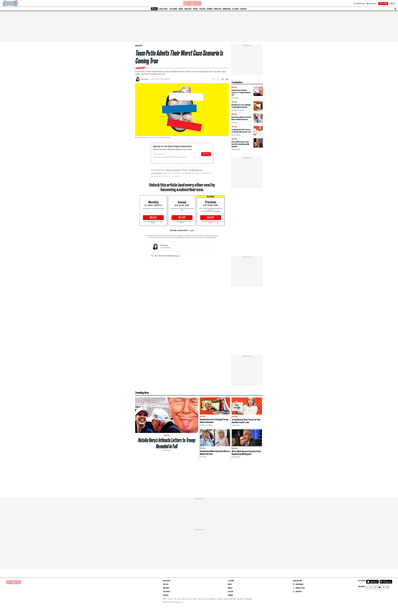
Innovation (226, 9)
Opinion (209, 9)
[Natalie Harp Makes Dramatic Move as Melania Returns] (258, 122)
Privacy (194, 599)
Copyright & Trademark (244, 599)
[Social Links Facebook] (367, 588)
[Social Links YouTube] (379, 588)
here (177, 256)
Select (153, 217)
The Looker (173, 9)
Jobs (178, 599)
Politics (202, 9)
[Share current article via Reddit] (227, 79)
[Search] (395, 9)
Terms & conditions (229, 599)
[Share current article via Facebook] (213, 79)
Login (191, 230)
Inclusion (220, 599)
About (165, 599)
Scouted (243, 9)
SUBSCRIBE (383, 3)
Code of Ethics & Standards (207, 599)
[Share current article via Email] (222, 79)
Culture (230, 591)
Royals (195, 9)
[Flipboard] (387, 588)
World (230, 588)
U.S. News (235, 9)
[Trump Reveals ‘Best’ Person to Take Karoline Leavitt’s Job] (258, 135)
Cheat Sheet (163, 9)
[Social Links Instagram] (375, 588)
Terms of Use (175, 157)
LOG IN (392, 3)
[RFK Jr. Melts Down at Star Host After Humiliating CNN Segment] (258, 147)
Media (181, 9)
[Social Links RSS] (383, 588)
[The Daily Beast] (192, 3)
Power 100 (217, 9)
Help (190, 599)
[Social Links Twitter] (371, 588)
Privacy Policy (183, 157)
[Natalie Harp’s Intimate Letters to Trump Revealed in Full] (258, 95)
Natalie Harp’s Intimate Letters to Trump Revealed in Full (166, 443)
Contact (170, 599)
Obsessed (187, 9)
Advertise (184, 599)
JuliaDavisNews (166, 247)
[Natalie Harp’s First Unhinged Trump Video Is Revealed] (258, 110)
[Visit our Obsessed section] (17, 3)
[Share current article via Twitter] (218, 79)
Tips (175, 599)
